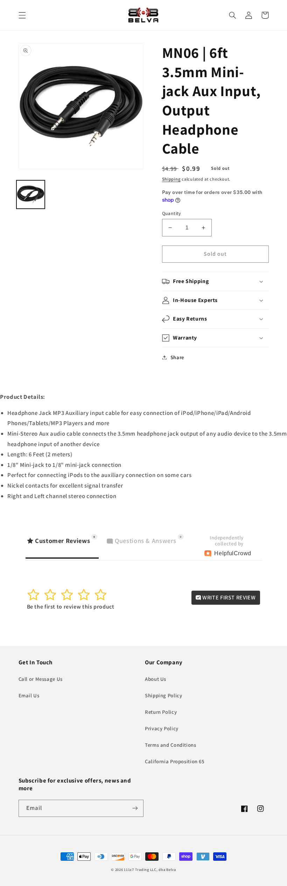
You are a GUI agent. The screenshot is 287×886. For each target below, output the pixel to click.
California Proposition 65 (174, 761)
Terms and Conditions (170, 744)
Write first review (228, 597)
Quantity (171, 213)
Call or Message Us (41, 679)
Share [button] (177, 357)
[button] (22, 15)
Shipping (171, 179)
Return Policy (161, 712)
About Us (155, 679)
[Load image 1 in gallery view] (30, 194)
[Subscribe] (135, 808)
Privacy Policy (161, 728)
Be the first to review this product (70, 606)
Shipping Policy (163, 695)
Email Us (29, 695)
